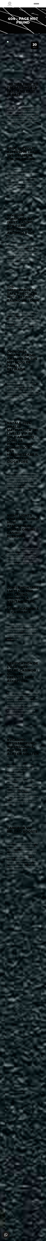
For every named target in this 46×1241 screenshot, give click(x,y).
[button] (6, 1234)
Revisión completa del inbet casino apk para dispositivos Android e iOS (21, 224)
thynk (12, 98)
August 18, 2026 (30, 237)
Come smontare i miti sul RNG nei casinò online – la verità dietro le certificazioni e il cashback (23, 600)
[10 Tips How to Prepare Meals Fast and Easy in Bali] (23, 59)
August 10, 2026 (30, 540)
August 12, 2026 (30, 304)
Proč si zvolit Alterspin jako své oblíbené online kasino (22, 153)
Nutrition (22, 101)
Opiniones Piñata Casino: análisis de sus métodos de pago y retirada (22, 360)
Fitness (13, 101)
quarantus (14, 163)
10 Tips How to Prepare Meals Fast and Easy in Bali (22, 89)
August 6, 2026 (30, 685)
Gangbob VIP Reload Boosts (22, 829)
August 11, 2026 (30, 465)
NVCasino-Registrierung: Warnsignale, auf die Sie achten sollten (23, 747)
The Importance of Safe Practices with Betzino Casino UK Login (23, 294)
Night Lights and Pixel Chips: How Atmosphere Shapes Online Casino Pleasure (23, 525)
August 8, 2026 (30, 616)
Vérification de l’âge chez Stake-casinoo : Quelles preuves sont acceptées (22, 672)
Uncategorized (17, 165)
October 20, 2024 (27, 98)
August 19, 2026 (30, 163)
